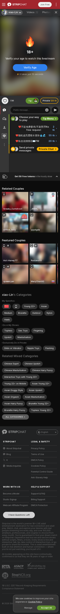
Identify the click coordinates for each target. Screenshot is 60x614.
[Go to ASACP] (19, 567)
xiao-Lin (7, 294)
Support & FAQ (38, 494)
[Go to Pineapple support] (5, 575)
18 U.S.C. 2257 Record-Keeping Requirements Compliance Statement (24, 587)
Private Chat (46, 149)
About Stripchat (13, 448)
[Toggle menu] (3, 4)
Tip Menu (48, 118)
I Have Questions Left (19, 515)
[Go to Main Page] (18, 4)
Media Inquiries (13, 466)
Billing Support (38, 499)
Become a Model (11, 494)
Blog (8, 454)
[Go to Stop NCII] (21, 575)
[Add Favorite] (5, 100)
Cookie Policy (35, 602)
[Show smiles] (47, 110)
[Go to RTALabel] (6, 567)
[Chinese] (6, 306)
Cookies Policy (38, 466)
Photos (48, 12)
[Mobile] (16, 306)
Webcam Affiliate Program (15, 505)
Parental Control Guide (42, 472)
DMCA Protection (39, 505)
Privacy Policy (38, 448)
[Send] (55, 110)
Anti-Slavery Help (39, 477)
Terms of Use (37, 454)
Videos (32, 12)
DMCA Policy (37, 460)
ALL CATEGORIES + (15, 417)
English (44, 432)
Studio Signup (10, 499)
